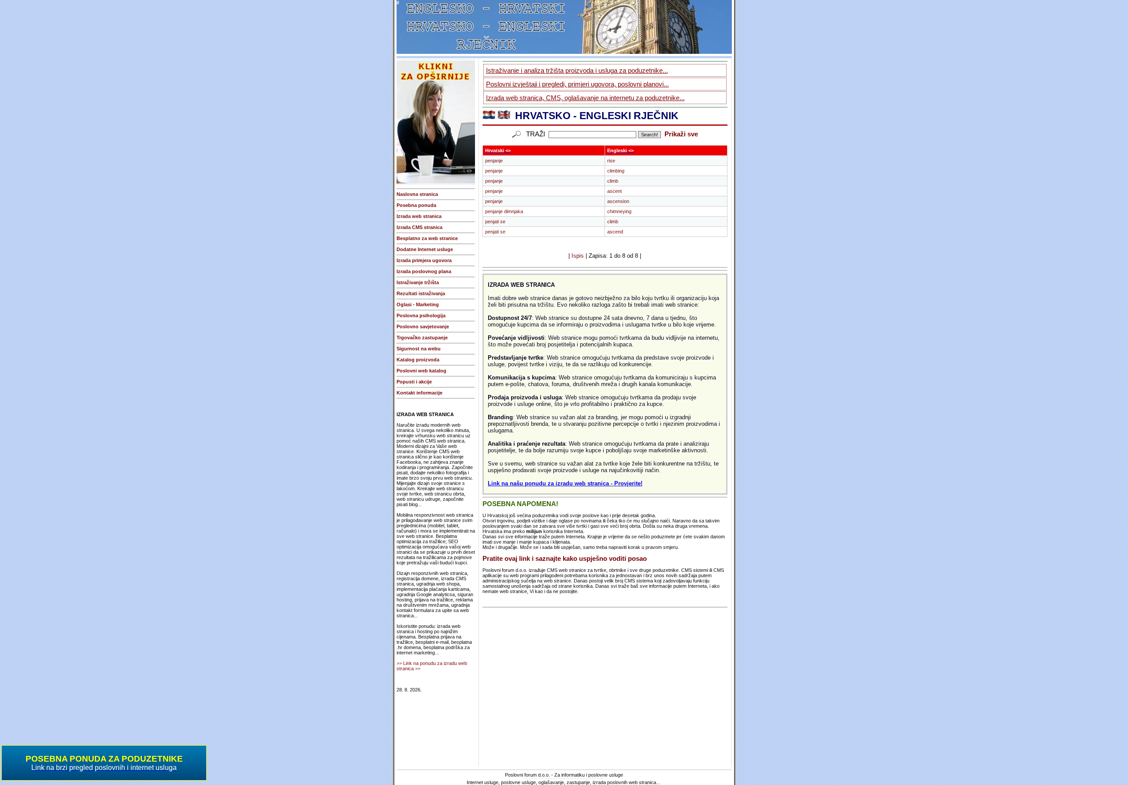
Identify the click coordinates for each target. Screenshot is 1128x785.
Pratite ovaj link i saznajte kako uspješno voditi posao (564, 558)
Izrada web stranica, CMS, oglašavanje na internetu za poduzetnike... (585, 97)
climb (612, 181)
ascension (618, 201)
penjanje (494, 160)
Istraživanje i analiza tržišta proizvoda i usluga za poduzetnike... (577, 70)
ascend (615, 231)
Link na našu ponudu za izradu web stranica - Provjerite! (565, 483)
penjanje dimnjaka (504, 211)
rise (611, 160)
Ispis (577, 255)
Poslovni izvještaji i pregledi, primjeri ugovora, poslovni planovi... (577, 84)
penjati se (495, 221)
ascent (614, 191)
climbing (615, 170)
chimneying (619, 211)
